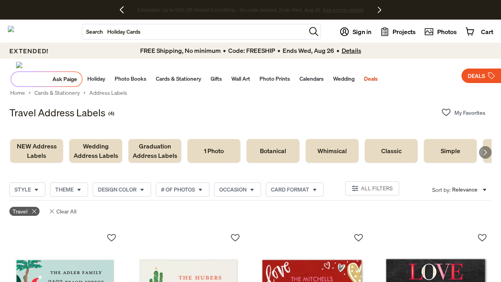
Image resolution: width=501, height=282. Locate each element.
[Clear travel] (34, 211)
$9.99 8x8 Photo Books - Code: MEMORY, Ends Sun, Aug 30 (228, 9)
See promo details (319, 9)
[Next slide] (485, 152)
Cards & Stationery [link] (57, 93)
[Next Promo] (379, 10)
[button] (314, 31)
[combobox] (194, 31)
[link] (36, 151)
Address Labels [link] (108, 93)
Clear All (66, 211)
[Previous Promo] (125, 9)
